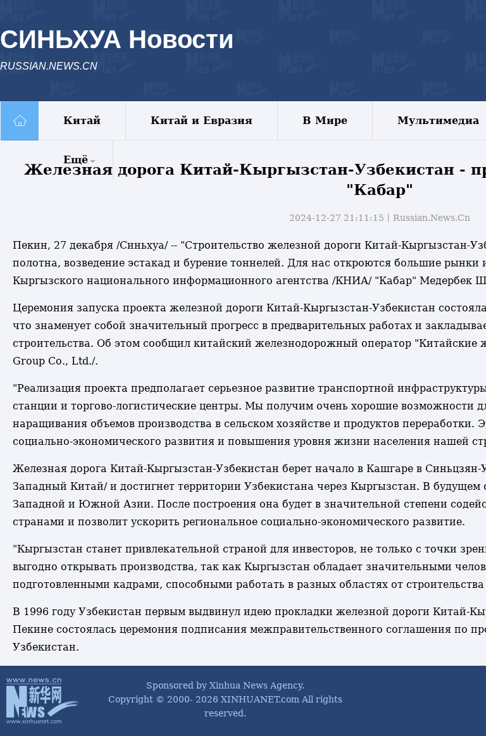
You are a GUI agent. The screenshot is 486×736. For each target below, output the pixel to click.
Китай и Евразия (201, 121)
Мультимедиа (438, 121)
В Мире (324, 121)
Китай (82, 121)
